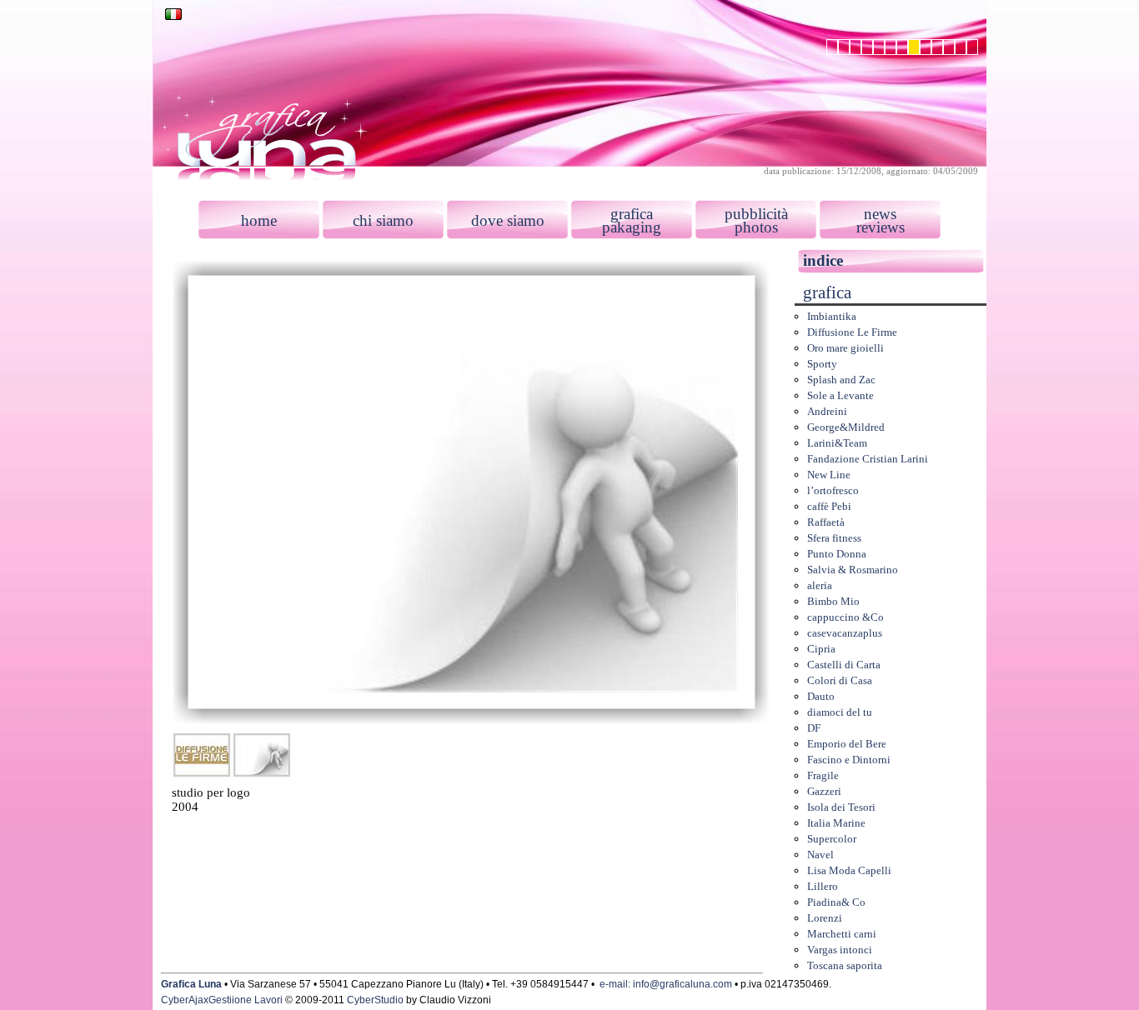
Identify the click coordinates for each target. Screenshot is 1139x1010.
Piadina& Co (836, 902)
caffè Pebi (829, 506)
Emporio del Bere (846, 744)
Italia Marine (836, 823)
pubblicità (756, 213)
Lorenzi (824, 918)
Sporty (822, 364)
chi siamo (383, 220)
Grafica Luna (191, 984)
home (259, 220)
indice (823, 260)
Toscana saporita (844, 965)
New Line (828, 474)
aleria (819, 585)
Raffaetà (826, 522)
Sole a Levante (840, 395)
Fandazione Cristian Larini (867, 458)
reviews (880, 227)
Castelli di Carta (844, 664)
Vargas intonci (839, 949)
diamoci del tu (839, 712)
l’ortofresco (833, 490)
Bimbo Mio (833, 601)
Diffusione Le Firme (852, 332)
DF (813, 728)
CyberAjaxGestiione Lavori (222, 1000)
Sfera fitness (834, 538)
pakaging (631, 227)
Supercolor (831, 838)
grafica (631, 213)
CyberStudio (375, 1000)
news (880, 213)
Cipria (821, 648)
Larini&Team (837, 443)
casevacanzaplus (844, 633)
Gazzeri (824, 791)
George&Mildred (846, 427)
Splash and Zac (841, 379)
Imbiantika (831, 316)
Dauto (821, 696)
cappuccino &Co (845, 617)
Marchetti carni (841, 934)
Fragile (823, 775)
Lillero (822, 886)
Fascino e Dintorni (849, 759)
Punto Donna (836, 554)
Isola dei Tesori (841, 807)
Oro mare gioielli (845, 348)
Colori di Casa (839, 680)
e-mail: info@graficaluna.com (666, 984)
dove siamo (507, 220)
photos (756, 227)
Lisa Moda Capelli (849, 870)
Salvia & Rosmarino (852, 569)
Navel (820, 854)
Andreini (827, 411)
